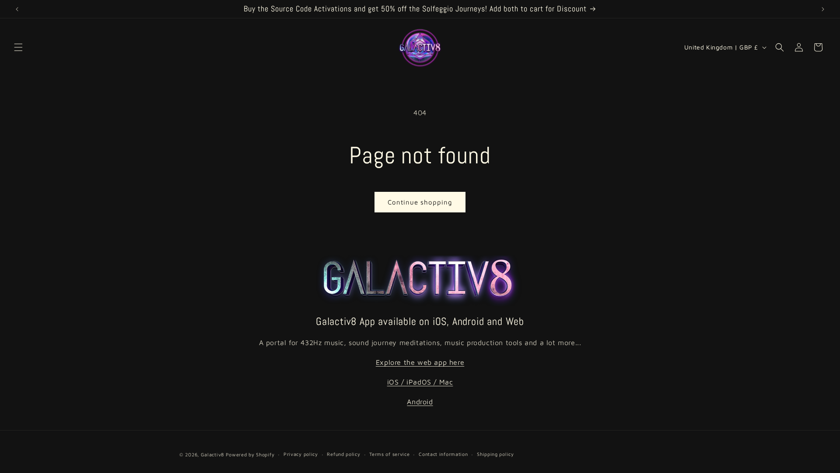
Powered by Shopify (250, 454)
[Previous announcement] (17, 9)
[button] (18, 47)
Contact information (443, 454)
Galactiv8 (212, 454)
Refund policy (343, 454)
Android (420, 402)
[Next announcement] (823, 9)
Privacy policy (301, 454)
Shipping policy (495, 454)
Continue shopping (420, 202)
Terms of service (389, 454)
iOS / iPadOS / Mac (420, 382)
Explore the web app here (420, 362)
